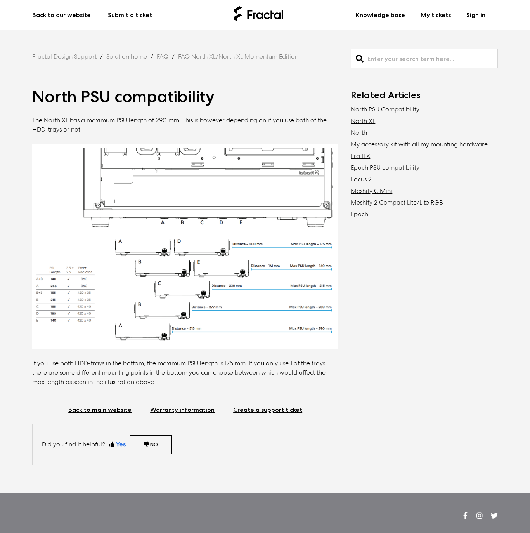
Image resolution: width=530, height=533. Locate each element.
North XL (363, 121)
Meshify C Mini (371, 191)
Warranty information (182, 410)
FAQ (162, 56)
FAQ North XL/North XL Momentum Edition (238, 56)
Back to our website (61, 15)
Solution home (126, 56)
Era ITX (360, 156)
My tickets (436, 15)
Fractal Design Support (64, 56)
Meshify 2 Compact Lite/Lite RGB (397, 202)
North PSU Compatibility (385, 109)
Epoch (359, 214)
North (359, 132)
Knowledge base (380, 15)
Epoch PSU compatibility (385, 167)
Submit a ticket (130, 15)
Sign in (475, 15)
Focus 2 (361, 179)
